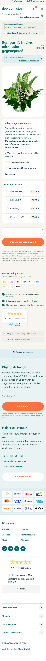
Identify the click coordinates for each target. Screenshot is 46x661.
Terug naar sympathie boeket (14, 24)
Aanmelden (23, 406)
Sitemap (25, 540)
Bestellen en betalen (13, 456)
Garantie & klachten (13, 466)
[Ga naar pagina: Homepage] (12, 8)
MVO (4, 540)
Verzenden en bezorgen (15, 461)
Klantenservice (23, 476)
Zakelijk (5, 529)
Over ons (25, 529)
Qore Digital (24, 649)
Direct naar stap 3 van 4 (23, 242)
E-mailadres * (8, 396)
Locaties (6, 535)
